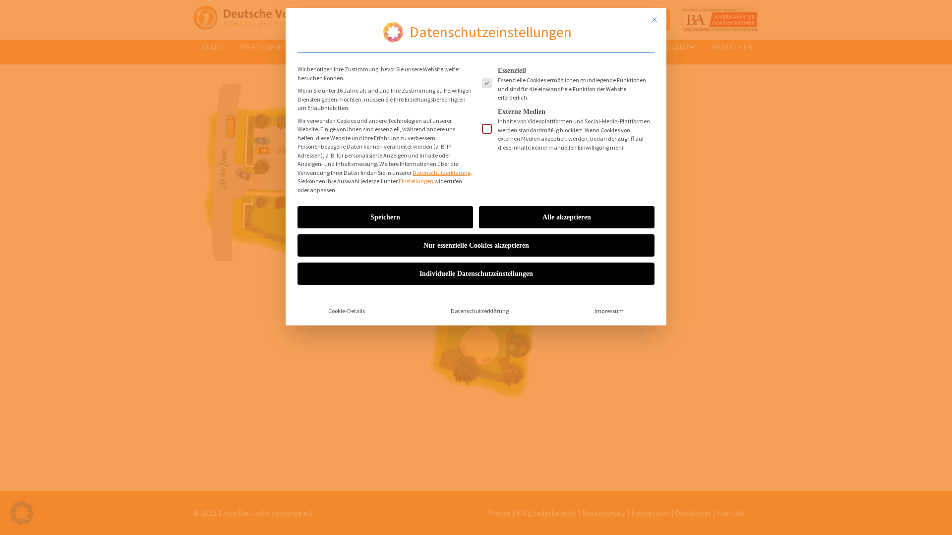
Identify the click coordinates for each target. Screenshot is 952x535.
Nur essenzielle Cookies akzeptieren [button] (476, 245)
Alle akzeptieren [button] (566, 217)
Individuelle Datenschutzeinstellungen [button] (476, 273)
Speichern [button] (385, 217)
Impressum (609, 311)
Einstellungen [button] (416, 181)
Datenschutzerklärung (442, 172)
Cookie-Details (346, 311)
